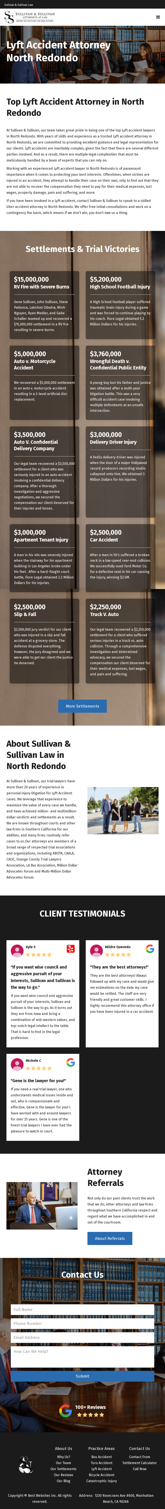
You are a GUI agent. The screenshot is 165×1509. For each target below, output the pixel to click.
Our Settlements (63, 1469)
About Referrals (110, 1238)
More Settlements (82, 706)
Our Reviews (63, 1475)
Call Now (139, 1469)
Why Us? (63, 1457)
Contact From (139, 1457)
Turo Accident (101, 1463)
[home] (29, 17)
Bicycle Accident (101, 1475)
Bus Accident (101, 1457)
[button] (158, 17)
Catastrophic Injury (101, 1481)
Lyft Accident (101, 1469)
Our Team (63, 1463)
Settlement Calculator (139, 1463)
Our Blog (63, 1481)
